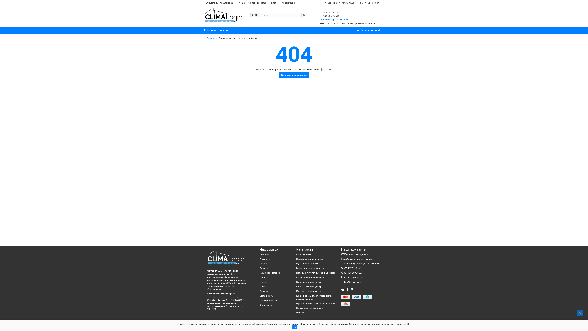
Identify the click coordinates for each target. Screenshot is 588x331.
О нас (262, 286)
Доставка (265, 254)
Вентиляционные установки (310, 308)
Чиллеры (300, 312)
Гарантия (264, 268)
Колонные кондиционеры (309, 282)
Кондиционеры (303, 254)
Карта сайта (266, 305)
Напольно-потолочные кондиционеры (315, 273)
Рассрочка (265, 259)
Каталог (217, 30)
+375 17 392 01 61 (352, 268)
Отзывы (264, 291)
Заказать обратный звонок (335, 19)
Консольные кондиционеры (310, 277)
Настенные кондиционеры (309, 259)
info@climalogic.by (353, 282)
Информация (288, 3)
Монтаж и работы (257, 3)
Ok (295, 327)
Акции (242, 3)
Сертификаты (266, 296)
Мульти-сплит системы (307, 263)
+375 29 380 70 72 (352, 273)
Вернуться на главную (294, 75)
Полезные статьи (268, 300)
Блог (273, 3)
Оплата (263, 263)
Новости (264, 277)
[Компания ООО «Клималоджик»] (226, 257)
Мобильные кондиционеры (310, 268)
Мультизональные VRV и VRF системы (315, 303)
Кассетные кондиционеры (309, 291)
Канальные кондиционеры (309, 286)
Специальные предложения (220, 3)
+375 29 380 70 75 (352, 277)
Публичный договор (270, 273)
